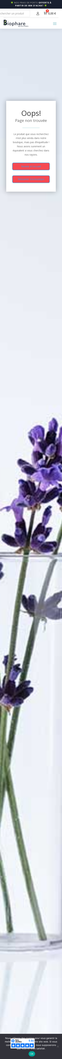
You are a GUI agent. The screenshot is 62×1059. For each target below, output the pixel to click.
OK (32, 1053)
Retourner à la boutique (31, 179)
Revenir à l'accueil (31, 166)
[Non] (57, 1046)
